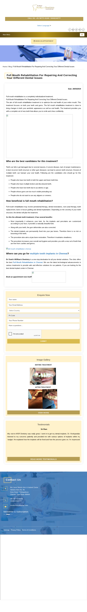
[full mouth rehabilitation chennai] (18, 249)
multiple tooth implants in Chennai (49, 253)
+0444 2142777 (16, 501)
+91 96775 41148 (42, 18)
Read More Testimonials (43, 459)
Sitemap (7, 530)
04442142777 (56, 18)
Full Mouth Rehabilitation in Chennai (28, 262)
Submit (43, 341)
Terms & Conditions (29, 530)
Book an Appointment (44, 41)
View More (43, 413)
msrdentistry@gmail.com (19, 505)
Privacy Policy (16, 530)
